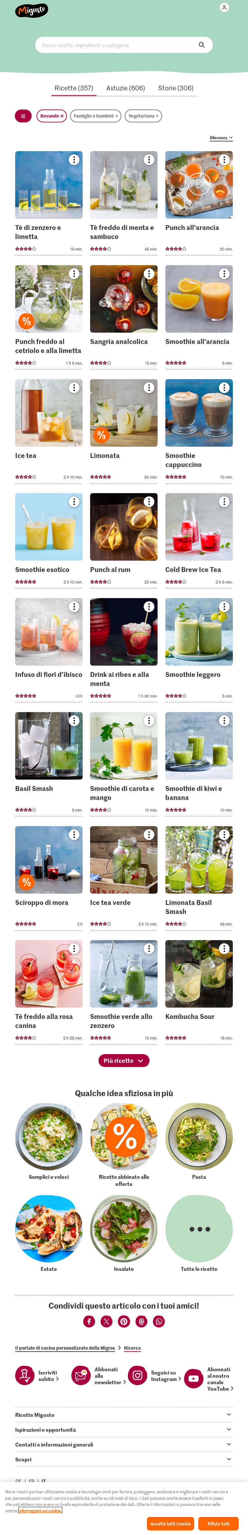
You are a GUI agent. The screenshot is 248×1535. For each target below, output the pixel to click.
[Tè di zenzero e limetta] (49, 205)
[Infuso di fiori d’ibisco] (49, 652)
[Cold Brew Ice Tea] (199, 542)
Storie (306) (176, 88)
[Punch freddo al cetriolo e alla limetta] (49, 319)
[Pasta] (199, 1145)
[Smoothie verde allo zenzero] (124, 994)
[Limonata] (124, 433)
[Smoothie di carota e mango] (124, 766)
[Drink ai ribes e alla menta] (124, 652)
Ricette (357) (74, 88)
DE (19, 1481)
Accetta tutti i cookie (170, 1523)
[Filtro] (23, 115)
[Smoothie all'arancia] (199, 319)
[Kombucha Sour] (199, 994)
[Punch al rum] (124, 542)
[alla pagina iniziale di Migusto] (31, 7)
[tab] (124, 1414)
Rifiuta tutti (219, 1523)
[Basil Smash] (49, 766)
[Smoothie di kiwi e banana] (199, 766)
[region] (124, 1508)
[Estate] (49, 1233)
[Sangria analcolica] (124, 319)
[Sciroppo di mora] (49, 880)
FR (32, 1481)
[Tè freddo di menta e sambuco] (124, 205)
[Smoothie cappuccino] (199, 433)
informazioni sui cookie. (40, 1511)
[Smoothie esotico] (49, 542)
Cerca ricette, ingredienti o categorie (124, 45)
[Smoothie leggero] (199, 652)
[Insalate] (124, 1233)
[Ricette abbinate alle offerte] (124, 1145)
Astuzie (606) (125, 88)
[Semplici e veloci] (49, 1145)
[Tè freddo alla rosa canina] (49, 994)
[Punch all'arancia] (199, 205)
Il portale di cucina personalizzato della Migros (65, 1347)
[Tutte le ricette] (199, 1233)
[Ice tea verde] (124, 880)
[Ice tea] (49, 433)
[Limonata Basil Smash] (199, 880)
